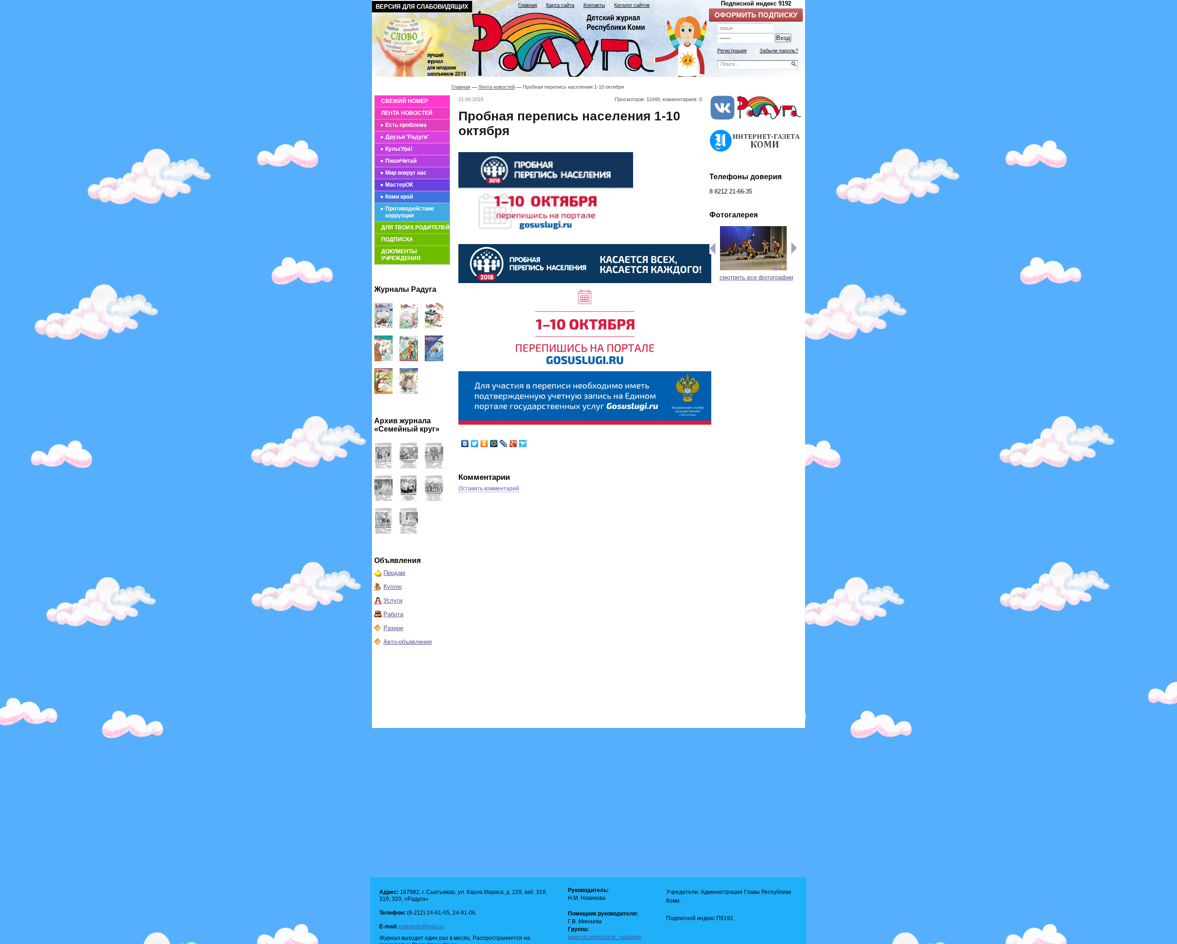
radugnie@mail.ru (421, 926)
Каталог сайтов (632, 5)
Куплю (392, 586)
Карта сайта (560, 5)
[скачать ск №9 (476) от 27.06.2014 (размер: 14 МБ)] (409, 531)
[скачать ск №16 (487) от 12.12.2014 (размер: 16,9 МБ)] (383, 466)
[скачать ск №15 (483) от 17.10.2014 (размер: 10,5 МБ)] (409, 466)
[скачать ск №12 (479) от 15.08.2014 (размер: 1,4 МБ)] (409, 498)
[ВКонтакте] (465, 443)
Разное (393, 628)
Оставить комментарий (488, 488)
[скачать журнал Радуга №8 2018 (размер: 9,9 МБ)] (409, 359)
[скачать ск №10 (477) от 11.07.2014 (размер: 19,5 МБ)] (383, 531)
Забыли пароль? (779, 50)
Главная (527, 5)
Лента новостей (496, 87)
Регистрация (732, 50)
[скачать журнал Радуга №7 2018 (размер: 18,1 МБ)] (434, 359)
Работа (393, 614)
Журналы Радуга (405, 289)
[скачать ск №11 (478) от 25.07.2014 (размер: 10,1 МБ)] (434, 498)
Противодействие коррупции (409, 212)
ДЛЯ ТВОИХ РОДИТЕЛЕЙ (415, 227)
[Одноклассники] (484, 443)
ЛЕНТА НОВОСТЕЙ (407, 113)
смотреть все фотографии (756, 277)
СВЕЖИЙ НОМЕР (404, 101)
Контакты (594, 5)
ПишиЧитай (401, 161)
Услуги (392, 600)
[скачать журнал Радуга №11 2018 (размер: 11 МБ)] (409, 326)
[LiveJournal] (504, 443)
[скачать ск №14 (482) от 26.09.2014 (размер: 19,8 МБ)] (434, 466)
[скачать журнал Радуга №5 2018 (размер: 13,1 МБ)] (409, 391)
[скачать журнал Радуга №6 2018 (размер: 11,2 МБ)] (383, 391)
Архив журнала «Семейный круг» (407, 425)
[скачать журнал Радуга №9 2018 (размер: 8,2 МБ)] (383, 359)
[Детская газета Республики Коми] (545, 42)
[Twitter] (475, 443)
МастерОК (399, 185)
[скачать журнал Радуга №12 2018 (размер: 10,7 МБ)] (383, 326)
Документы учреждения (401, 255)
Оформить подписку (755, 15)
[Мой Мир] (494, 443)
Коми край (399, 196)
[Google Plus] (513, 443)
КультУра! (398, 149)
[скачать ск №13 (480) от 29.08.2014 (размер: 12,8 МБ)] (383, 498)
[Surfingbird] (523, 443)
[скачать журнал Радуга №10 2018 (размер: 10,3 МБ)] (434, 326)
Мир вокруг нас (406, 173)
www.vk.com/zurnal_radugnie (604, 937)
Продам (394, 572)
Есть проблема (406, 125)
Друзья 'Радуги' (407, 137)
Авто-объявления (407, 641)
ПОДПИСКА (397, 239)
